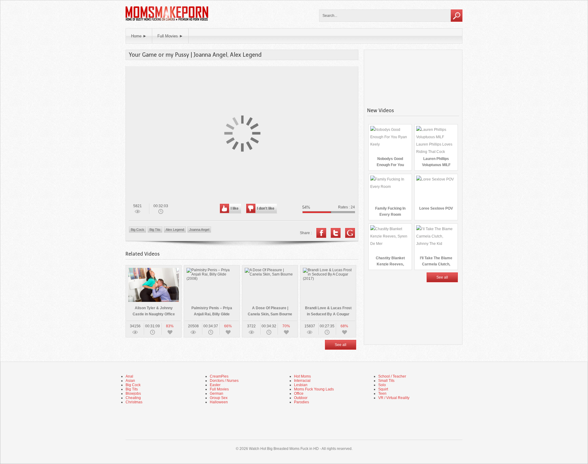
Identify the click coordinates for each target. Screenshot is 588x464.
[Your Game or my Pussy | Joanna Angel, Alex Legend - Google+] (350, 233)
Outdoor (300, 398)
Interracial (302, 380)
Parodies (301, 402)
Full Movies (219, 389)
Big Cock (137, 229)
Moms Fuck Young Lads (314, 389)
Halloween (219, 402)
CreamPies (219, 376)
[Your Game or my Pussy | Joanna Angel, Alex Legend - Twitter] (336, 233)
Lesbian (300, 385)
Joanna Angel (199, 229)
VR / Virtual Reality (393, 398)
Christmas (134, 402)
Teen (382, 393)
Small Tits (386, 380)
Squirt (383, 389)
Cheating (133, 398)
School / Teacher (392, 376)
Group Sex (219, 398)
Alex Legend (175, 229)
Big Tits (154, 229)
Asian (130, 380)
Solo (382, 385)
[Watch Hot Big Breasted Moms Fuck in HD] (167, 20)
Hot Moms (302, 376)
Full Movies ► (170, 36)
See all (340, 345)
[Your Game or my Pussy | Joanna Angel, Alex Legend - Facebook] (321, 233)
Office (298, 393)
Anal (129, 376)
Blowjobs (133, 393)
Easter (215, 385)
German (216, 393)
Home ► (139, 36)
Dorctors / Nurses (224, 380)
